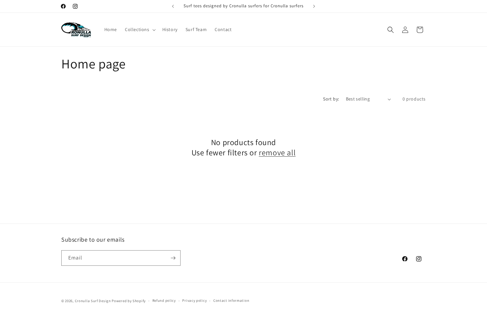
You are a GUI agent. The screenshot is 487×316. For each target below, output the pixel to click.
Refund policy (164, 300)
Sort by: (331, 99)
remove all (277, 152)
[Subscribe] (173, 258)
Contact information (231, 300)
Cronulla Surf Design (93, 300)
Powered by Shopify (129, 300)
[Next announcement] (314, 6)
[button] (139, 29)
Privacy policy (194, 300)
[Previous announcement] (173, 6)
